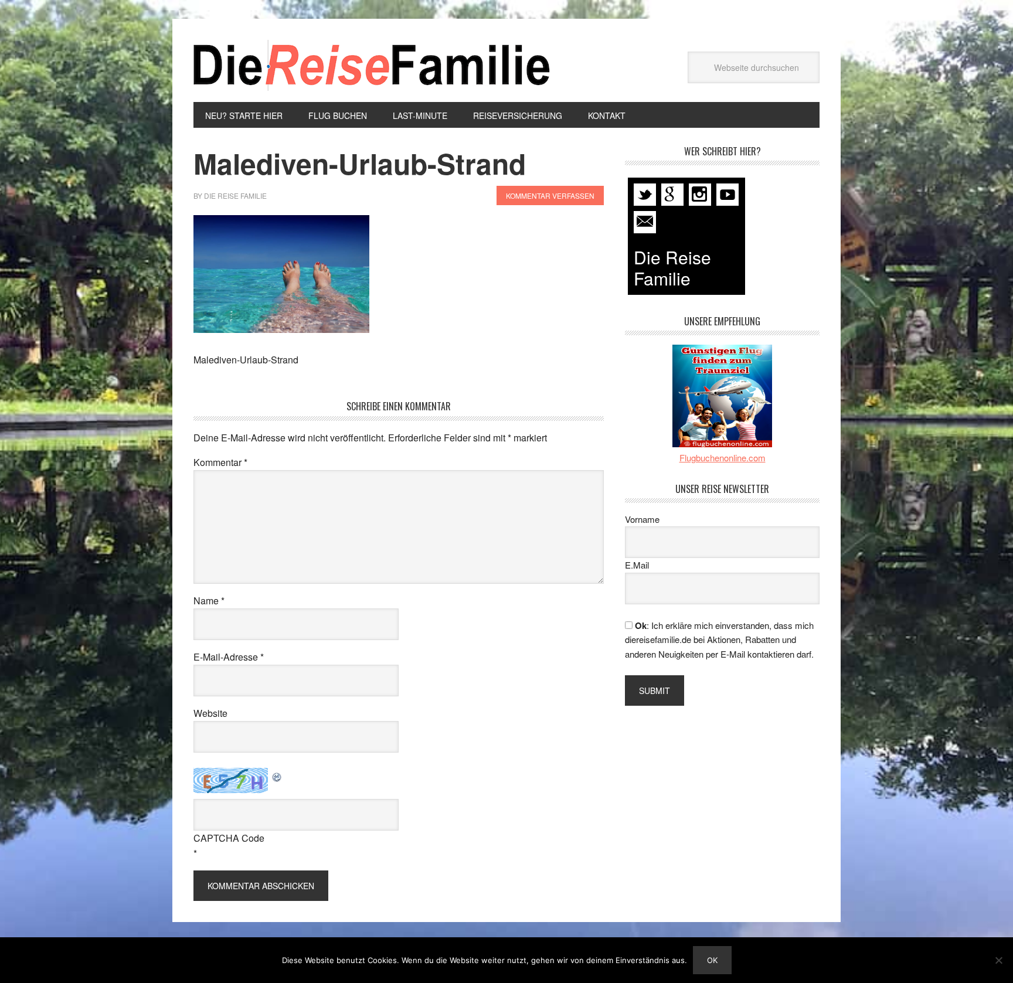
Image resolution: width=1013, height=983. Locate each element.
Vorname (642, 519)
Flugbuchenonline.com (722, 457)
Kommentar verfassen (550, 195)
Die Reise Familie (372, 65)
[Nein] (998, 960)
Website (210, 713)
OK (712, 960)
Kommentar (220, 462)
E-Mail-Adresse (228, 657)
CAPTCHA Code (228, 838)
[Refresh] (277, 775)
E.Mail (637, 565)
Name (209, 600)
